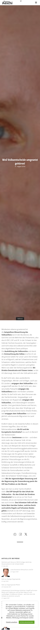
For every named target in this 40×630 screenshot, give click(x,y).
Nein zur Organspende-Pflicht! (11, 585)
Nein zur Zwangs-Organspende (11, 579)
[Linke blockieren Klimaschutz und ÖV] (6, 573)
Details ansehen (11, 622)
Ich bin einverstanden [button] (26, 622)
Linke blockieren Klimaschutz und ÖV (21, 570)
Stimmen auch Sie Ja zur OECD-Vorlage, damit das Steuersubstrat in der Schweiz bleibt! (16, 563)
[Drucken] (15, 534)
